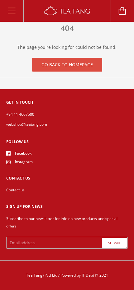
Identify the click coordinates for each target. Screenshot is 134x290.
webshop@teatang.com (26, 124)
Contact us (15, 190)
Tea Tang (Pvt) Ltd (41, 275)
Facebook (23, 153)
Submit (114, 243)
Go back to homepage (67, 65)
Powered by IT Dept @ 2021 (84, 275)
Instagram (24, 161)
